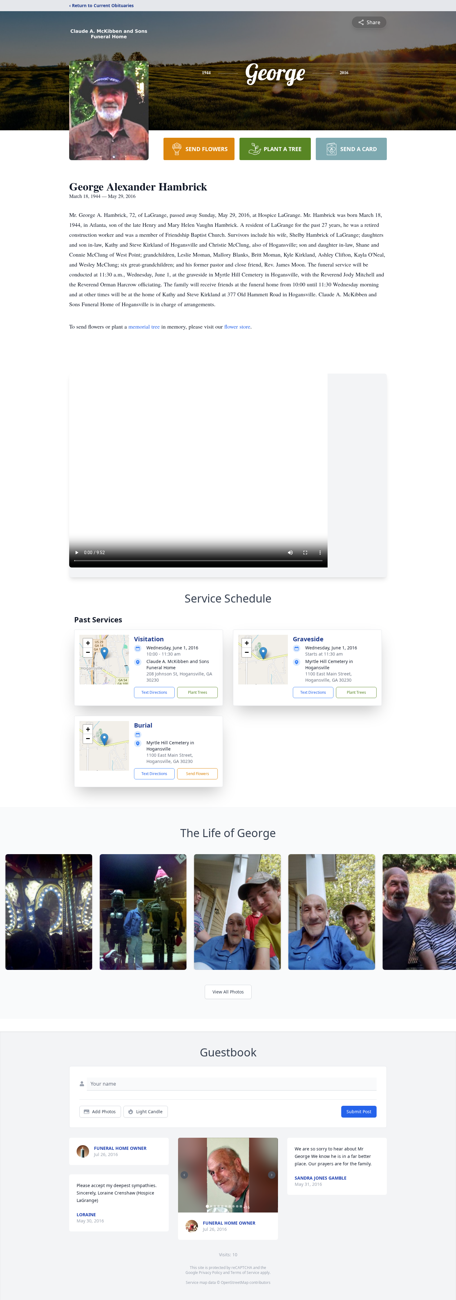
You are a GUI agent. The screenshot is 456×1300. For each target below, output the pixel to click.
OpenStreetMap (234, 1282)
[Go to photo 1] (207, 1206)
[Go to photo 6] (226, 1206)
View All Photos (228, 992)
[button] (104, 653)
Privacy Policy (210, 1272)
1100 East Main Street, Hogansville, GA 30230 (328, 677)
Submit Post (358, 1111)
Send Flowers (197, 773)
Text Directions (154, 692)
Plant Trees (197, 692)
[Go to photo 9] (237, 1206)
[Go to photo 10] (240, 1206)
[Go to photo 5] (222, 1206)
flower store (237, 326)
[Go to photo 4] (218, 1206)
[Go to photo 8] (233, 1206)
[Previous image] (184, 1175)
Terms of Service (244, 1272)
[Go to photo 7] (229, 1206)
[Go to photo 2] (211, 1206)
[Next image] (271, 1175)
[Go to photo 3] (214, 1206)
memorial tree (144, 326)
